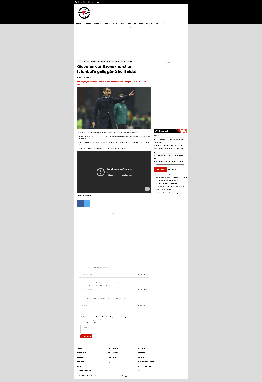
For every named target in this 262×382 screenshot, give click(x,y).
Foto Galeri (172, 169)
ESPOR (79, 366)
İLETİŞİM (141, 348)
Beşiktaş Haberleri (84, 61)
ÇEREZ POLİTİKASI (145, 366)
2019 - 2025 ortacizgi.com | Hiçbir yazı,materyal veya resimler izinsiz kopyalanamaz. (106, 376)
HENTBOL (107, 24)
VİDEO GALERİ (131, 24)
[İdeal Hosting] (139, 370)
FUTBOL (78, 24)
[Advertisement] (131, 43)
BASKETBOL (88, 24)
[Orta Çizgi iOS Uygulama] (171, 23)
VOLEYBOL (97, 24)
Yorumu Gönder (86, 336)
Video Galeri (160, 169)
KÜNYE (141, 357)
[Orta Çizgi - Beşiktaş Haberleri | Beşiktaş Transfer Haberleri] (83, 19)
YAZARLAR (154, 24)
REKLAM (141, 352)
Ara (97, 2)
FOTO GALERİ (143, 24)
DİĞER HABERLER (118, 24)
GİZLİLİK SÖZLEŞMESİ (146, 361)
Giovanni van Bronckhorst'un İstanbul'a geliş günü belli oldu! (111, 61)
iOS (108, 362)
